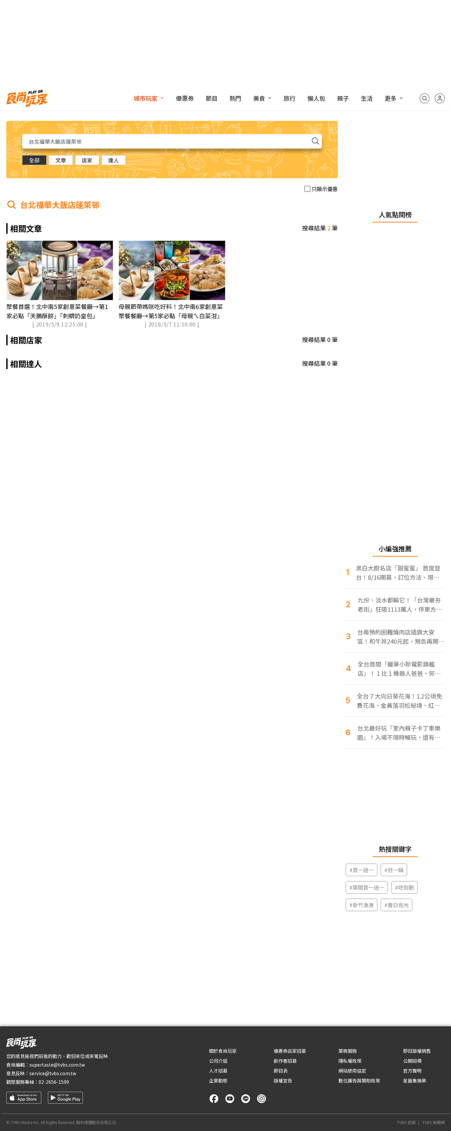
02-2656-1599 (54, 1082)
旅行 (289, 98)
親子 (343, 98)
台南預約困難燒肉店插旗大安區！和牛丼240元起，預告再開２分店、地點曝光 (400, 637)
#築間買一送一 (366, 887)
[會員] (440, 98)
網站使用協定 (352, 1070)
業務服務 (347, 1050)
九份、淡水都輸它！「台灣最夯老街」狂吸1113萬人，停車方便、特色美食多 (399, 605)
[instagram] (261, 1099)
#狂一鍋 (393, 870)
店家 (87, 160)
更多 (391, 98)
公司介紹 (218, 1060)
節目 (212, 98)
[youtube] (230, 1099)
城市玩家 (145, 98)
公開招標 (412, 1060)
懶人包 (316, 98)
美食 (259, 98)
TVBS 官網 (406, 1122)
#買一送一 (361, 870)
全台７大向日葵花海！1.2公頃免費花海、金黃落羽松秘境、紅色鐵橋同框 (399, 701)
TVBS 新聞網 (433, 1122)
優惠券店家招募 (290, 1050)
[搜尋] (425, 98)
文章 (60, 160)
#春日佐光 (396, 905)
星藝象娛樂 (414, 1080)
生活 (367, 98)
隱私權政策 (350, 1060)
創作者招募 (285, 1060)
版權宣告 (283, 1080)
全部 (34, 160)
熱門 (235, 98)
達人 (113, 160)
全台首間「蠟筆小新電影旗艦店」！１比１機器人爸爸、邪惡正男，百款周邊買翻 (399, 669)
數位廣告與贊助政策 (359, 1080)
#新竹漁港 (361, 905)
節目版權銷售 (417, 1050)
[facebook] (214, 1099)
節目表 (281, 1070)
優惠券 (185, 98)
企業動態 (218, 1080)
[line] (246, 1099)
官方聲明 (412, 1070)
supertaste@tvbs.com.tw (57, 1064)
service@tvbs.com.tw (52, 1073)
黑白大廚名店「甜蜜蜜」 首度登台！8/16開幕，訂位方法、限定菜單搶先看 (398, 573)
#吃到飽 (404, 887)
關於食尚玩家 (223, 1050)
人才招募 (218, 1070)
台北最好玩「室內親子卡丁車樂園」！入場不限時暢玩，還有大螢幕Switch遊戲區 (398, 733)
